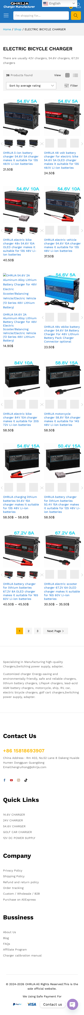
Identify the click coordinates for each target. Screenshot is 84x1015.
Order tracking (13, 888)
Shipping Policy (13, 876)
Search (76, 15)
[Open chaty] (72, 1004)
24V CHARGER (13, 820)
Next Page (54, 631)
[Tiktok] (26, 780)
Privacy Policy (12, 870)
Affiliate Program (15, 949)
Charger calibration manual (22, 955)
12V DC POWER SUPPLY (19, 838)
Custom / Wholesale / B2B (21, 893)
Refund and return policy (21, 882)
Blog (6, 938)
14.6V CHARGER (14, 814)
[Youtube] (11, 780)
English (54, 3)
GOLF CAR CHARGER (17, 832)
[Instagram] (18, 780)
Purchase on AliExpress (19, 899)
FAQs (6, 943)
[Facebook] (4, 780)
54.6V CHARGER (14, 826)
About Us (9, 932)
